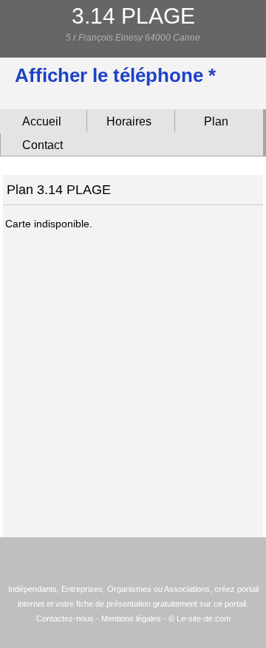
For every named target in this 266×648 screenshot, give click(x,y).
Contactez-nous (65, 618)
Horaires (128, 121)
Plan (216, 121)
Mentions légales (131, 618)
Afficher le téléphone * (115, 75)
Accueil (41, 121)
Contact (42, 145)
